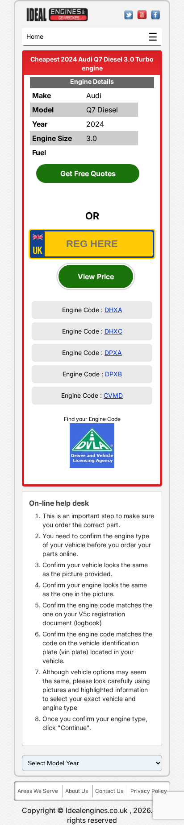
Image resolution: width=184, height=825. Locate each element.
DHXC (113, 331)
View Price (96, 276)
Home (34, 36)
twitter (129, 15)
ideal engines (57, 14)
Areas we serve (37, 791)
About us (76, 791)
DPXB (113, 374)
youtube (142, 15)
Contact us (109, 791)
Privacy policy (148, 791)
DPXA (113, 352)
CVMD (113, 395)
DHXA (113, 310)
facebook (155, 15)
